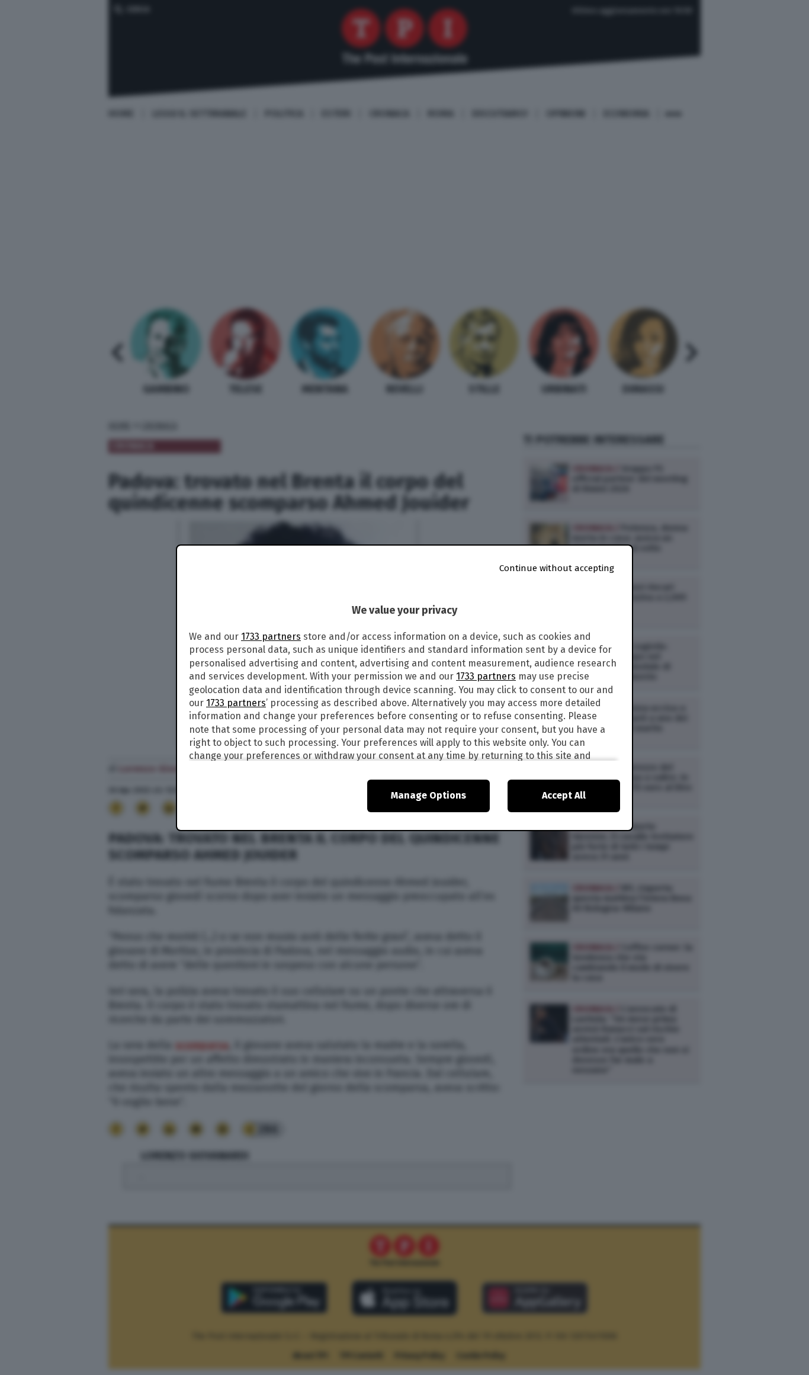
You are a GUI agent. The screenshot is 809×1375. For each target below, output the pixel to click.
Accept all (564, 795)
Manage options (428, 795)
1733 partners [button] (271, 636)
